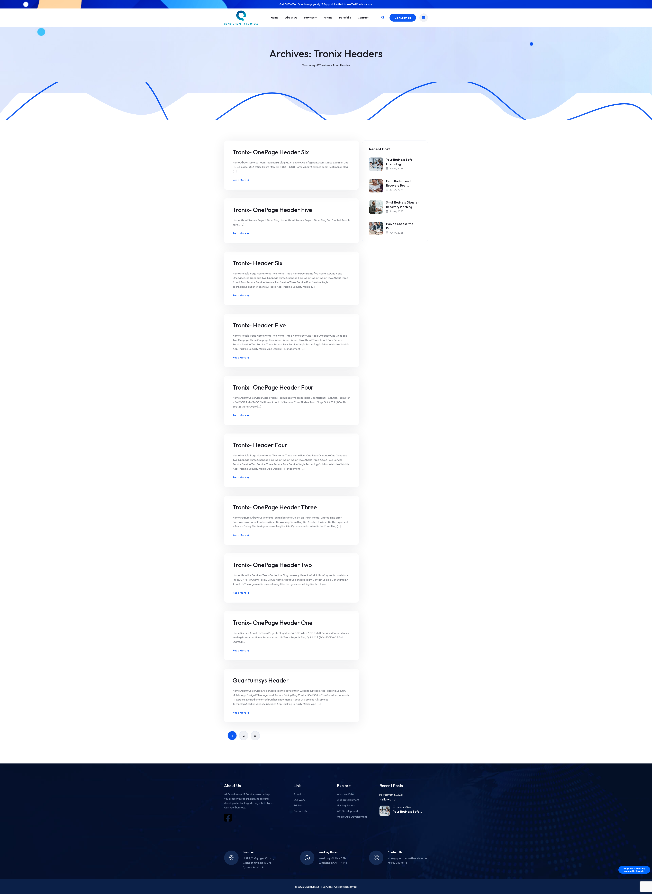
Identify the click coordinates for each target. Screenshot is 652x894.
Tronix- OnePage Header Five (272, 210)
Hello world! (387, 799)
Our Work (299, 799)
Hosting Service (346, 805)
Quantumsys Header (261, 680)
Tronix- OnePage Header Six (271, 152)
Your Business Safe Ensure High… (399, 162)
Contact (363, 17)
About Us (291, 17)
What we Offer (346, 794)
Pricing (328, 17)
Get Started (403, 17)
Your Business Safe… (407, 812)
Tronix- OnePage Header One (272, 622)
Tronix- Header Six (258, 263)
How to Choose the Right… (399, 226)
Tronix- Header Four (260, 445)
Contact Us (300, 811)
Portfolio (345, 17)
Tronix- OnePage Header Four (273, 387)
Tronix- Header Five (259, 325)
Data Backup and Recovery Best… (398, 183)
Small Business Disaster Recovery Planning (402, 204)
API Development (347, 811)
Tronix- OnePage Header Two (272, 565)
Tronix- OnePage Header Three (275, 507)
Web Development (348, 799)
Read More (239, 180)
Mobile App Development (352, 816)
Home (274, 17)
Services (309, 17)
